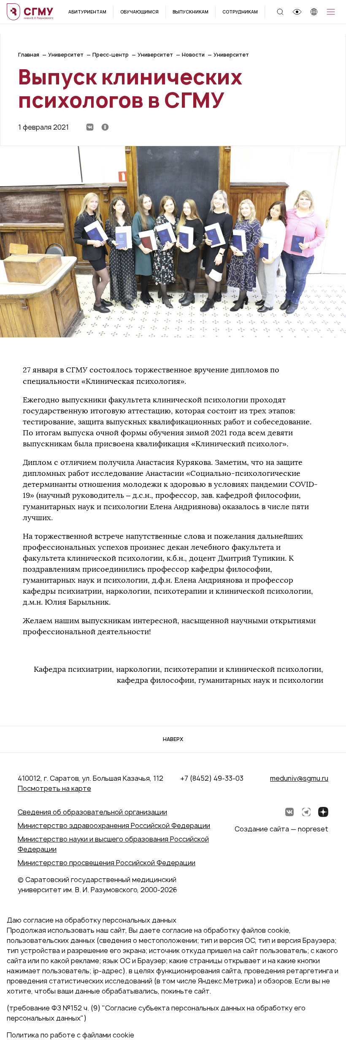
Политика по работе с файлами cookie (70, 1035)
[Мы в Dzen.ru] (323, 812)
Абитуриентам (87, 12)
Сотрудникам (240, 12)
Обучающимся (139, 12)
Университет (66, 54)
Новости (193, 54)
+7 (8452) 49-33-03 (211, 778)
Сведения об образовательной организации (92, 812)
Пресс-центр (110, 54)
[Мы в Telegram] (306, 812)
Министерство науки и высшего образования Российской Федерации (113, 844)
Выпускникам (190, 12)
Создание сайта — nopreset (281, 829)
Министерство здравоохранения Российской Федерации (114, 825)
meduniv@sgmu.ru (299, 778)
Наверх (173, 739)
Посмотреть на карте (54, 788)
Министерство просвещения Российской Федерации (106, 862)
